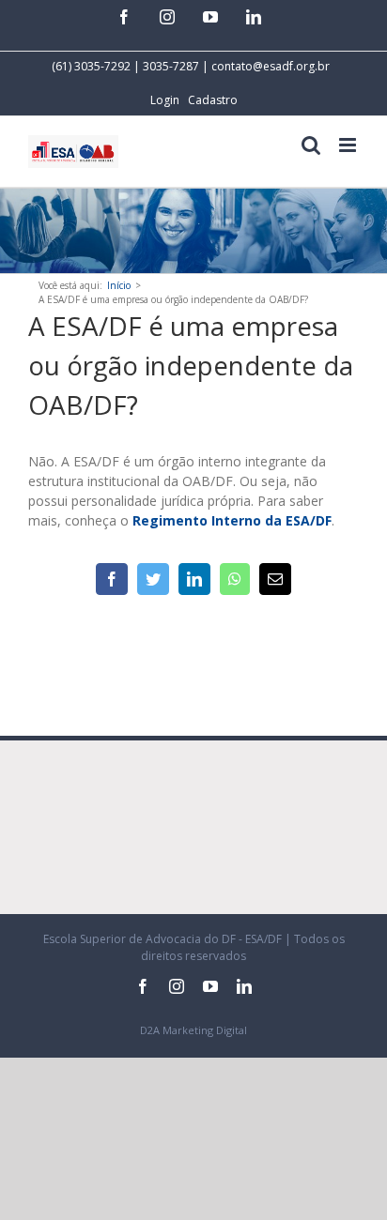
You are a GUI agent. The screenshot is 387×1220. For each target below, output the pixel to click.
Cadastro (213, 100)
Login (164, 100)
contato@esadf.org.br (270, 66)
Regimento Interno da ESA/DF (232, 520)
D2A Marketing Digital (193, 1030)
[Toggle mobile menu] (349, 145)
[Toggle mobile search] (311, 145)
